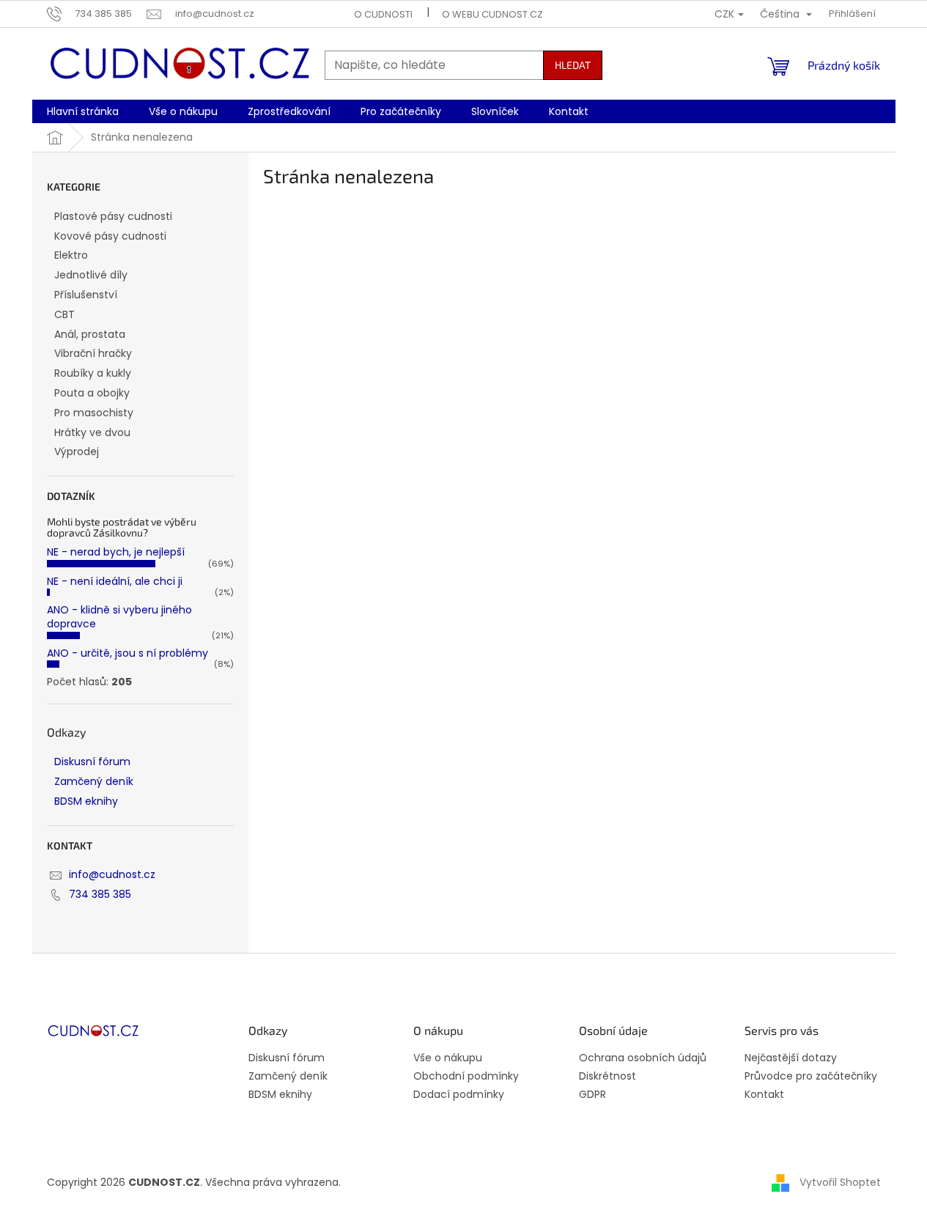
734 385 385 (100, 894)
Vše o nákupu (447, 1058)
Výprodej (76, 451)
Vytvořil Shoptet (840, 1182)
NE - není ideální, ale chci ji (114, 581)
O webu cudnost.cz (492, 14)
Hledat (573, 65)
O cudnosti (383, 14)
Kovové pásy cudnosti (110, 236)
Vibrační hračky (93, 353)
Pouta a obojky (92, 393)
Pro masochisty (93, 412)
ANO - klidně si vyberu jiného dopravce (119, 616)
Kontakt (764, 1095)
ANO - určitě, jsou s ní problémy (127, 653)
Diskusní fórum (92, 761)
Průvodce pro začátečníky (811, 1076)
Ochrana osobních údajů (642, 1058)
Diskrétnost (607, 1076)
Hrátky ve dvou (92, 432)
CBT (64, 314)
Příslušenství (85, 294)
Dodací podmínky (458, 1095)
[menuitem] (82, 111)
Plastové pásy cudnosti (113, 216)
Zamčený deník (93, 781)
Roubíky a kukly (92, 373)
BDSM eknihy (86, 801)
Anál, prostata (89, 334)
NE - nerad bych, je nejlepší (116, 552)
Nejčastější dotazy (791, 1058)
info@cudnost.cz (112, 874)
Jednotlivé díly (91, 275)
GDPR (592, 1095)
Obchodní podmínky (466, 1076)
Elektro (71, 255)
